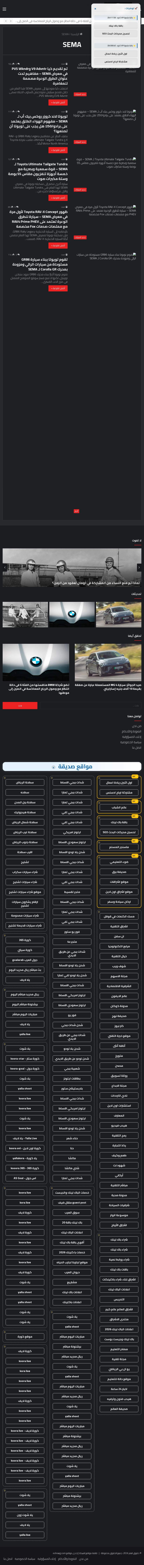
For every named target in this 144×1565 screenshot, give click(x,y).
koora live (25, 1098)
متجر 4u (72, 941)
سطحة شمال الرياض (25, 822)
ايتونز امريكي (72, 832)
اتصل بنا (136, 747)
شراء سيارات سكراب (25, 872)
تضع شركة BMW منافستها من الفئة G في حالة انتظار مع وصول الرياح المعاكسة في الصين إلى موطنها (39, 688)
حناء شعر (72, 1138)
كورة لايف (25, 1212)
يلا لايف (25, 979)
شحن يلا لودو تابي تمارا (72, 975)
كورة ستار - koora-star (25, 1058)
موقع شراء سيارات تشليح (25, 891)
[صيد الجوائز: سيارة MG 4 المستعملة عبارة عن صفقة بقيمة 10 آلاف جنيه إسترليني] (118, 614)
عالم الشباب (119, 807)
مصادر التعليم (119, 1349)
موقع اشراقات (119, 881)
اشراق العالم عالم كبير (119, 1309)
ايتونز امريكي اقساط (72, 995)
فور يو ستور (72, 931)
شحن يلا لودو (72, 1048)
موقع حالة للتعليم (119, 1379)
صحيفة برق (119, 871)
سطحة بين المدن (24, 802)
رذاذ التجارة (119, 1145)
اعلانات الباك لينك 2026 (119, 1329)
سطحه (25, 792)
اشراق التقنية (119, 926)
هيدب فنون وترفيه (119, 1398)
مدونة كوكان (119, 1006)
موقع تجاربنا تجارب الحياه (72, 1262)
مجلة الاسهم (119, 976)
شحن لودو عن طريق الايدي (72, 1058)
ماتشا (72, 1158)
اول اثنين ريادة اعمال (119, 782)
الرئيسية (75, 34)
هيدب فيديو (119, 1125)
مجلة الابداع (119, 1085)
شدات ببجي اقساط (72, 782)
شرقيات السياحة (119, 1205)
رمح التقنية (119, 1135)
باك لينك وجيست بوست (119, 1339)
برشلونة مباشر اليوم (25, 1004)
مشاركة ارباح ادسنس (119, 792)
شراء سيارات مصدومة (25, 915)
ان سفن (119, 936)
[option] (72, 567)
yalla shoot (72, 1326)
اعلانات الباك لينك (119, 1289)
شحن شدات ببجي (72, 1025)
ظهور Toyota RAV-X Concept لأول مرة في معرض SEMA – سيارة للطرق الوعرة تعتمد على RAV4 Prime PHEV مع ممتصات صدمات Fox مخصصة (38, 219)
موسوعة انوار (119, 1215)
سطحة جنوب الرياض (25, 842)
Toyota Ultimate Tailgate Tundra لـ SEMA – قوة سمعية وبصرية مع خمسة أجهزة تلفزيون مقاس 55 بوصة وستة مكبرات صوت (38, 171)
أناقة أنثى (119, 1045)
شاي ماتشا (72, 1168)
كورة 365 (25, 940)
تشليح (25, 862)
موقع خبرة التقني (119, 1035)
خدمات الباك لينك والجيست (72, 1192)
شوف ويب (119, 966)
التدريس (119, 1299)
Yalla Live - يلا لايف (25, 1138)
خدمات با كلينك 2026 (72, 1252)
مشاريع (72, 1282)
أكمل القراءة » (58, 102)
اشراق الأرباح (119, 1225)
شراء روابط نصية (119, 1259)
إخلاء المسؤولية (131, 737)
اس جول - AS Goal (25, 1178)
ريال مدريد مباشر (72, 1356)
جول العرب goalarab (24, 959)
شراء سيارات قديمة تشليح (25, 925)
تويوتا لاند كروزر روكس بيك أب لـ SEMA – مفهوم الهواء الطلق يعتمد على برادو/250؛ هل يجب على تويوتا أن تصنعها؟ (38, 123)
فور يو (72, 1015)
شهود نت (119, 1165)
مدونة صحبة (119, 1195)
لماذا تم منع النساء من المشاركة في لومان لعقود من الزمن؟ (90, 21)
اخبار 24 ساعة (119, 1389)
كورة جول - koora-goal (24, 1068)
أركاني (119, 1175)
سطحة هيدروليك (25, 812)
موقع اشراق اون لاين (119, 891)
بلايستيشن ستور (72, 1088)
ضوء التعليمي (119, 861)
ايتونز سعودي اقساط (72, 842)
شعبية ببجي (72, 1068)
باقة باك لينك (119, 822)
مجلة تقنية (119, 1359)
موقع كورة (25, 1336)
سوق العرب (72, 1212)
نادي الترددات (119, 1095)
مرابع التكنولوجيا (119, 946)
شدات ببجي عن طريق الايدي (72, 953)
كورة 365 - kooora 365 (25, 1168)
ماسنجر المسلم (119, 847)
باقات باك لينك (119, 1269)
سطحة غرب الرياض (25, 832)
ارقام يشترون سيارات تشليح (25, 903)
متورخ (119, 1055)
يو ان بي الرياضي (119, 1369)
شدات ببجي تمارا (72, 792)
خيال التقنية (119, 956)
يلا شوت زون (25, 1514)
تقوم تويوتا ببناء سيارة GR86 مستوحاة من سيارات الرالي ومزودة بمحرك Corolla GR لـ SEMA (40, 264)
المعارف (119, 1115)
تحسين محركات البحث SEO (119, 832)
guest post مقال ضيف (72, 1202)
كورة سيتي (25, 949)
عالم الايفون (119, 996)
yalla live (24, 1034)
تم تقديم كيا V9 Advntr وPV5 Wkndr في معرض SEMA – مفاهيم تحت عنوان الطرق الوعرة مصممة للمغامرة (40, 75)
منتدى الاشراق (119, 1319)
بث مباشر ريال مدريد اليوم (25, 969)
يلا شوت (72, 1316)
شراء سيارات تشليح (25, 882)
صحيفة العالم (119, 1408)
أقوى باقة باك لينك (72, 1242)
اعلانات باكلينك (72, 1302)
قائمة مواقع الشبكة (88, 1553)
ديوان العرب (72, 1272)
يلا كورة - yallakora (25, 1158)
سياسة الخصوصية (130, 742)
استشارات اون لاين (119, 1105)
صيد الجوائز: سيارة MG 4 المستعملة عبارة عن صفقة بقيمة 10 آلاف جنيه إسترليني (108, 686)
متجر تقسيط (72, 891)
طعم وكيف (119, 1155)
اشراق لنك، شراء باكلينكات (119, 1279)
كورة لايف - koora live (25, 1430)
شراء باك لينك (119, 1239)
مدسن (119, 1065)
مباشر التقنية (119, 1185)
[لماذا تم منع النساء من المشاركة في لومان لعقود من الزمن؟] (25, 614)
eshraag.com (59, 1553)
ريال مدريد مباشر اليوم (25, 994)
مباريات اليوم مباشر (72, 1336)
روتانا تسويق (119, 1075)
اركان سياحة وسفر (119, 901)
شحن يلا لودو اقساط (72, 852)
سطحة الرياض (25, 782)
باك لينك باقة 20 (72, 1222)
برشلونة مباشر (72, 1346)
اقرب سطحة (24, 852)
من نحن (136, 726)
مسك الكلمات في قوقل (119, 916)
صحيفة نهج (119, 1016)
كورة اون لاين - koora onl (25, 1148)
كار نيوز (119, 1025)
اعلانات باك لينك (72, 1292)
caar (63, 64)
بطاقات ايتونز (72, 1078)
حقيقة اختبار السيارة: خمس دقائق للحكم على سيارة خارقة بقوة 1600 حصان (86, 583)
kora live (25, 1202)
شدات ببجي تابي (72, 812)
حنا (72, 1148)
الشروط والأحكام (131, 731)
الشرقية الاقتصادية (119, 986)
